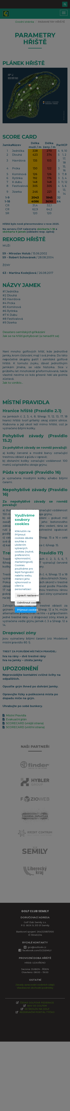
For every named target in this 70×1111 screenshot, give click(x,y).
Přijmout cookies (26, 609)
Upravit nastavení (26, 595)
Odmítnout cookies (26, 602)
